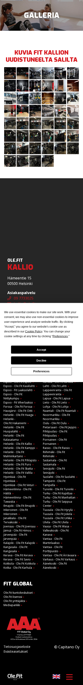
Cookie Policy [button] (33, 331)
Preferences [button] (60, 336)
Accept (41, 349)
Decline (41, 360)
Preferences (41, 371)
